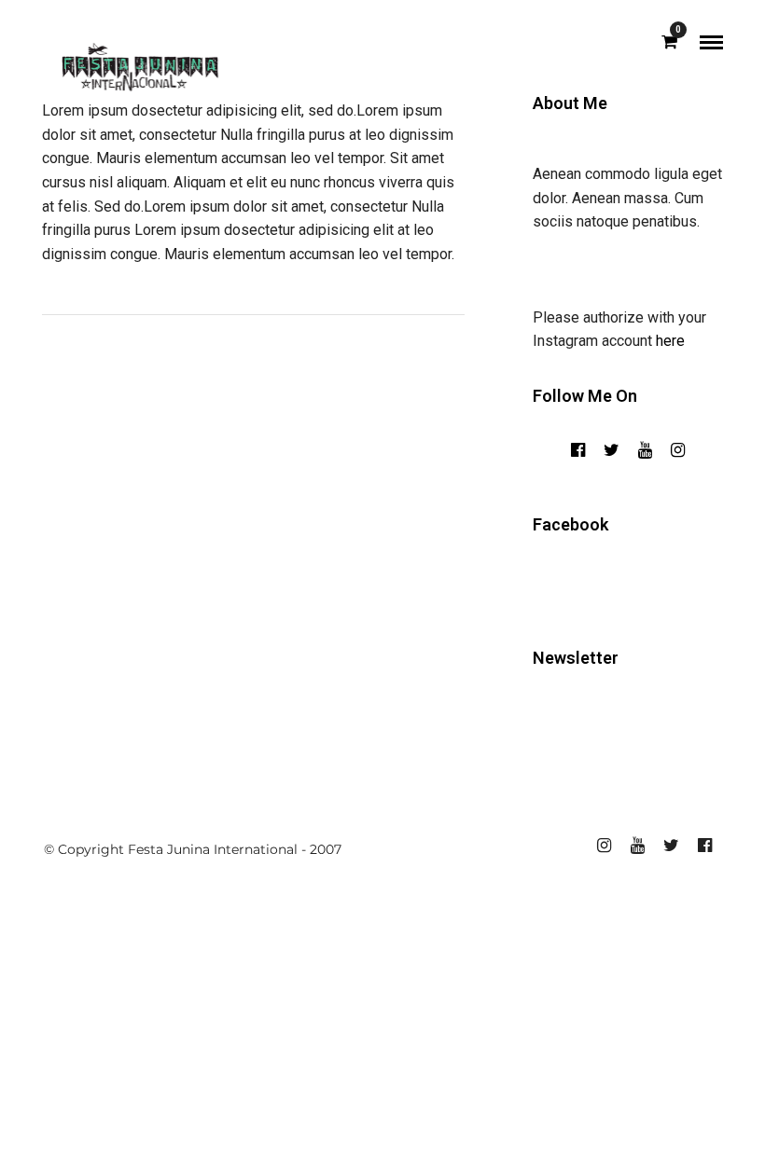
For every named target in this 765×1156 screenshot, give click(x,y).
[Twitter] (611, 450)
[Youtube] (645, 450)
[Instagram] (678, 450)
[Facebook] (578, 450)
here (670, 341)
